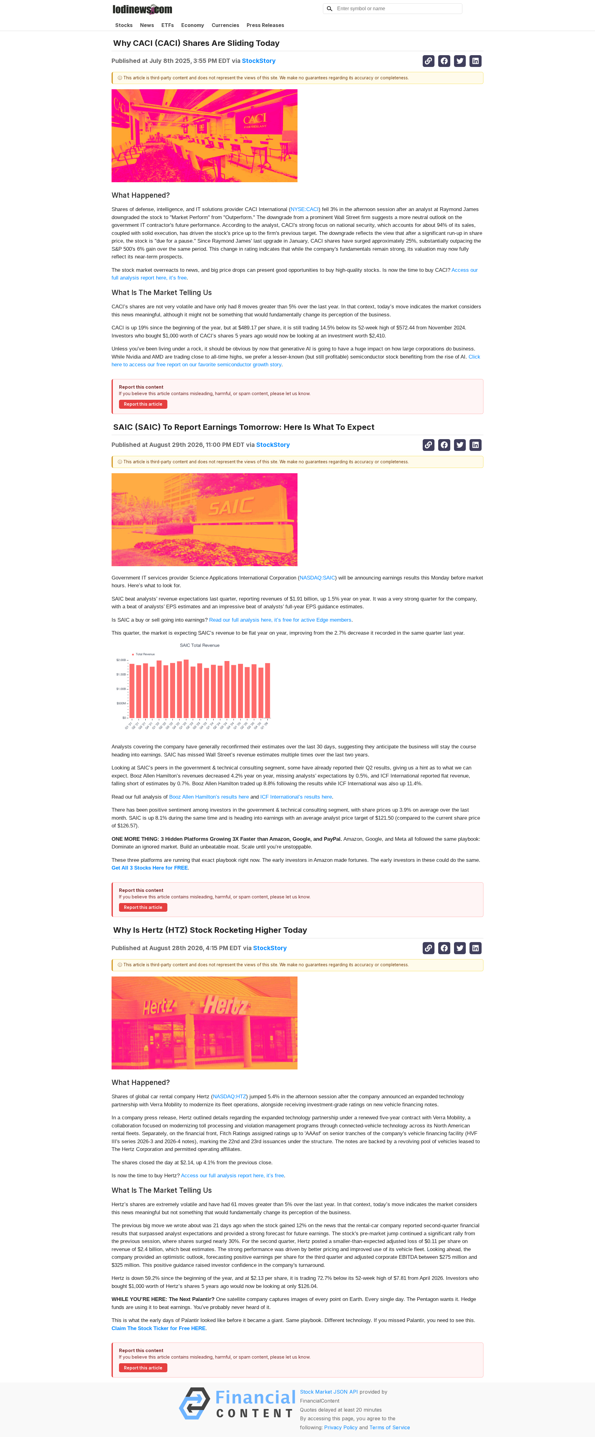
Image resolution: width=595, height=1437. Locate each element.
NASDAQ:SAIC (317, 578)
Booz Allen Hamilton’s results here (209, 797)
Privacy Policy (341, 1427)
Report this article (143, 404)
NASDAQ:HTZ (229, 1097)
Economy (192, 25)
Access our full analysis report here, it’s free (232, 1176)
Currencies (225, 25)
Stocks (124, 25)
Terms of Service (389, 1427)
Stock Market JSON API (329, 1392)
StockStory (259, 60)
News (147, 25)
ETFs (167, 25)
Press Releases (265, 25)
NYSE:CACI (305, 209)
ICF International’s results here (296, 797)
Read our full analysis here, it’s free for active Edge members (280, 620)
